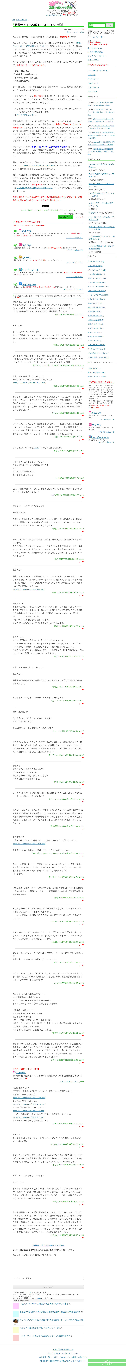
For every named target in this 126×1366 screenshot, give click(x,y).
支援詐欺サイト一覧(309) (96, 299)
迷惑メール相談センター (96, 372)
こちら (36, 448)
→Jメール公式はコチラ (75, 262)
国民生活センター (94, 368)
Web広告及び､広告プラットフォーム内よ (101, 175)
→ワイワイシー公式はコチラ (73, 289)
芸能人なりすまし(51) (95, 303)
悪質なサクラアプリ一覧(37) (97, 278)
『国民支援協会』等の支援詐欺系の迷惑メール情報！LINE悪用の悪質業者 (100, 151)
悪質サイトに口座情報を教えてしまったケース (39, 1328)
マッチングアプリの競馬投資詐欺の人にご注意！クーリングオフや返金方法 (51, 1320)
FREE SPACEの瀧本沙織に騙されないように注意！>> (63, 1361)
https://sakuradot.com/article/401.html (28, 1117)
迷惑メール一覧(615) (95, 332)
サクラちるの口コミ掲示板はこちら (63, 1353)
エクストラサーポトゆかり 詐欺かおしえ (101, 204)
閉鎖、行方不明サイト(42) (96, 307)
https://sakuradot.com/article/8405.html (29, 844)
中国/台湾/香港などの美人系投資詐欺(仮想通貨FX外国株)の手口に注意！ (50, 1312)
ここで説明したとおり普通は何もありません (37, 165)
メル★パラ (91, 75)
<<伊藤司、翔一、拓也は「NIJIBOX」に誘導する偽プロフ (63, 1357)
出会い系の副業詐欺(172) (96, 274)
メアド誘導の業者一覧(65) (96, 282)
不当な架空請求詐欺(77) (96, 336)
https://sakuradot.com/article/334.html (28, 589)
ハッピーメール (93, 83)
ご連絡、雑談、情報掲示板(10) (98, 357)
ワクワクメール (93, 79)
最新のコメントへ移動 (75, 32)
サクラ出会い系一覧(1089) (97, 349)
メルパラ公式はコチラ (69, 1081)
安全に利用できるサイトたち (97, 71)
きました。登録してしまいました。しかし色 (102, 228)
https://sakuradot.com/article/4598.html (29, 1104)
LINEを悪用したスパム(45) (97, 291)
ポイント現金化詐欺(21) (96, 320)
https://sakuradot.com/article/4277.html (29, 383)
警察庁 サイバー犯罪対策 (97, 377)
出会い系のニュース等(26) (96, 345)
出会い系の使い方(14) (95, 266)
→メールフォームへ (96, 37)
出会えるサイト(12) (94, 341)
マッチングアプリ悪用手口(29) (98, 295)
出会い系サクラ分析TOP (63, 1350)
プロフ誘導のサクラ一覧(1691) (98, 353)
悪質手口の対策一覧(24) (96, 328)
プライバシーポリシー (97, 56)
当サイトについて (95, 48)
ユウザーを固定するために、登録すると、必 (102, 237)
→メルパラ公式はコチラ (74, 238)
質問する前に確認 (95, 52)
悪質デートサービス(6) (95, 324)
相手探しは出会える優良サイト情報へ (48, 1245)
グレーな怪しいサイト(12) (96, 270)
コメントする (106, 1364)
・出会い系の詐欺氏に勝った (25, 115)
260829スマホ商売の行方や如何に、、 (101, 165)
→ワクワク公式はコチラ (74, 250)
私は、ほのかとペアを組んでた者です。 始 (102, 218)
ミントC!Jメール (93, 87)
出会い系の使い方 (21, 20)
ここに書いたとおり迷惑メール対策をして (34, 188)
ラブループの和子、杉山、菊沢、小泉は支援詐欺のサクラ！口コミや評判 (101, 112)
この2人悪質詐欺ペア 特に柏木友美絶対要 (101, 247)
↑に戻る (106, 1361)
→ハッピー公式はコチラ (74, 277)
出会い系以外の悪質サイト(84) (98, 286)
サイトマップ (93, 60)
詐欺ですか (93, 213)
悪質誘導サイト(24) (94, 311)
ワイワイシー (92, 91)
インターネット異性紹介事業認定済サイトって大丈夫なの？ (45, 1336)
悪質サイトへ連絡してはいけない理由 (39, 24)
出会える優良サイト (54, 15)
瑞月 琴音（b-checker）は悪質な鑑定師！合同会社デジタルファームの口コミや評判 (101, 135)
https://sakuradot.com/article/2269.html (29, 1098)
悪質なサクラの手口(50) (96, 262)
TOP (13, 20)
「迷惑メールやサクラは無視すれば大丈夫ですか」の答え (44, 1304)
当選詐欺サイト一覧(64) (96, 316)
